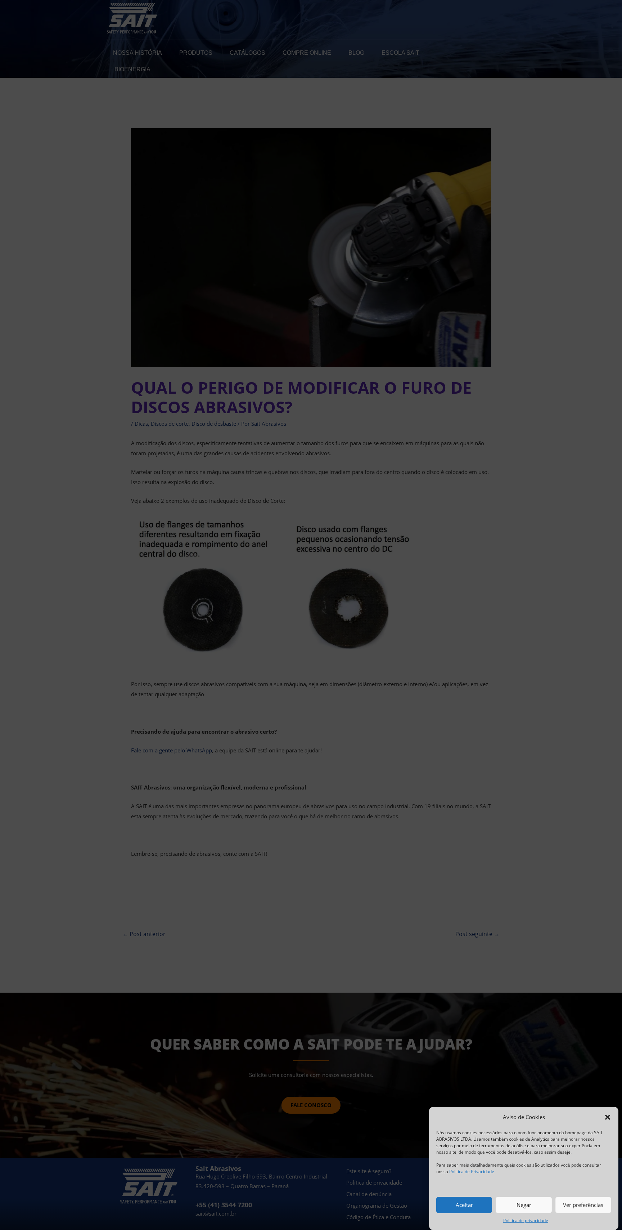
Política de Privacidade (471, 1171)
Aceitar (464, 1204)
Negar (524, 1204)
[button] (607, 1117)
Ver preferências (583, 1204)
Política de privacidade (525, 1220)
